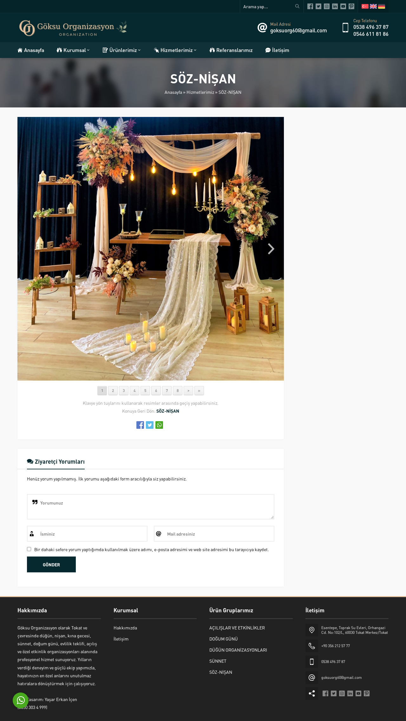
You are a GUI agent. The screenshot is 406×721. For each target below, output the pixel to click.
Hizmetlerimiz (200, 92)
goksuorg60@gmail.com (298, 30)
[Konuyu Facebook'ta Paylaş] (140, 425)
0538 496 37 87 (371, 26)
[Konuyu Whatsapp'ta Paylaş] (159, 425)
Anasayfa (173, 92)
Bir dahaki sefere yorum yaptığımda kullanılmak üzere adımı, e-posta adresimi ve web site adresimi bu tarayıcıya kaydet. (151, 549)
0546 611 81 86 (371, 33)
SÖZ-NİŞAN (230, 92)
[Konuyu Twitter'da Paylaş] (150, 425)
